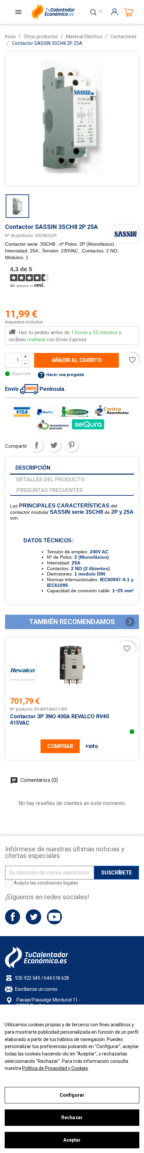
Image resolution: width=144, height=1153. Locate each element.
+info (91, 746)
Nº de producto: (19, 235)
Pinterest (71, 445)
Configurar (72, 1095)
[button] (130, 621)
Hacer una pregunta (60, 374)
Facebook (12, 916)
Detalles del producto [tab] (50, 479)
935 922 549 (27, 978)
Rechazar (72, 1117)
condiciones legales (57, 883)
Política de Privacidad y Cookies (55, 1068)
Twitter (33, 916)
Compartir (36, 445)
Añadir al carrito (77, 360)
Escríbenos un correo (36, 989)
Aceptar (72, 1140)
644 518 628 (56, 978)
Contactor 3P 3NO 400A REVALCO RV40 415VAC (59, 719)
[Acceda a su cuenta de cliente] (116, 11)
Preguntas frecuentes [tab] (49, 490)
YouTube (54, 916)
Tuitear (54, 445)
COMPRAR (60, 746)
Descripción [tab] (32, 468)
